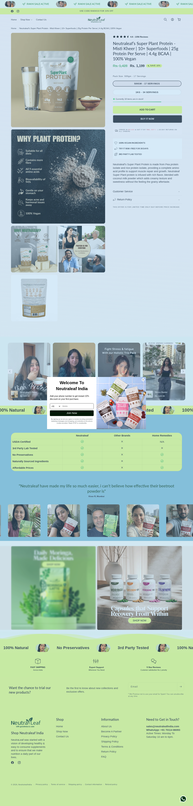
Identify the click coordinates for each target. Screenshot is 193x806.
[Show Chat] (184, 799)
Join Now (72, 413)
